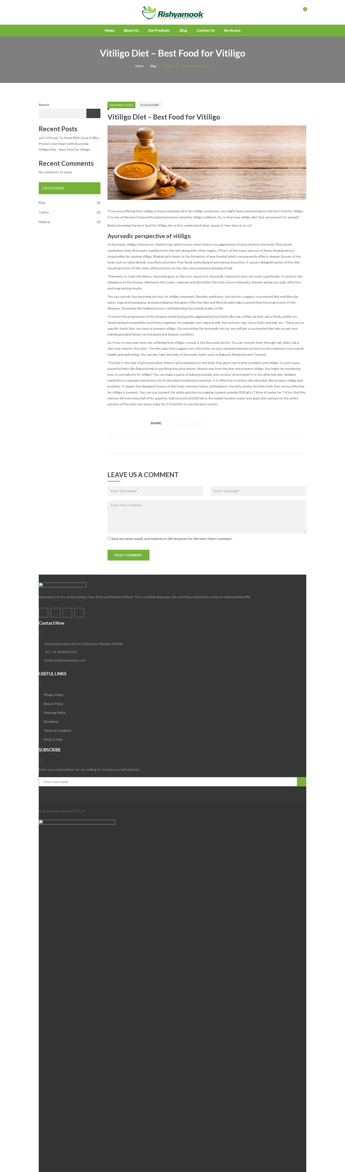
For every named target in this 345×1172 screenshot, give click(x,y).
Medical (44, 222)
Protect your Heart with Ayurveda (63, 144)
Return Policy (53, 704)
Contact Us (206, 30)
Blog (153, 66)
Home (109, 30)
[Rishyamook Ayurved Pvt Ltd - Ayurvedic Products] (172, 12)
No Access (232, 30)
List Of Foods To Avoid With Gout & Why (69, 138)
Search (44, 105)
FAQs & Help (53, 739)
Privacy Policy (54, 695)
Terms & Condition (57, 730)
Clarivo (44, 212)
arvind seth (151, 105)
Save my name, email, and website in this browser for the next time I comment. (171, 539)
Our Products (159, 30)
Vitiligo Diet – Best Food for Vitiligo (64, 149)
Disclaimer (51, 721)
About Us (131, 30)
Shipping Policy (55, 713)
